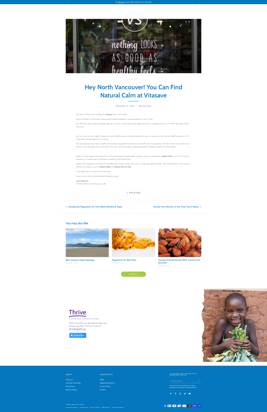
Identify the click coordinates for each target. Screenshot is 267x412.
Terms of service (95, 407)
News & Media (71, 390)
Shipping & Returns (107, 383)
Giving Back (70, 386)
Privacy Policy (105, 386)
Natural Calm (167, 156)
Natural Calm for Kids (122, 167)
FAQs (102, 379)
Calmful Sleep (105, 167)
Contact (103, 390)
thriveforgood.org (77, 328)
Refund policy (106, 407)
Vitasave (109, 114)
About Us (69, 379)
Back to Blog (134, 193)
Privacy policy (84, 407)
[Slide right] (199, 2)
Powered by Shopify (72, 407)
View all (133, 274)
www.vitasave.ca (82, 181)
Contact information (118, 407)
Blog (135, 79)
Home (130, 79)
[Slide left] (67, 2)
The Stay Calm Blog (73, 383)
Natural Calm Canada (77, 404)
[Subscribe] (200, 380)
